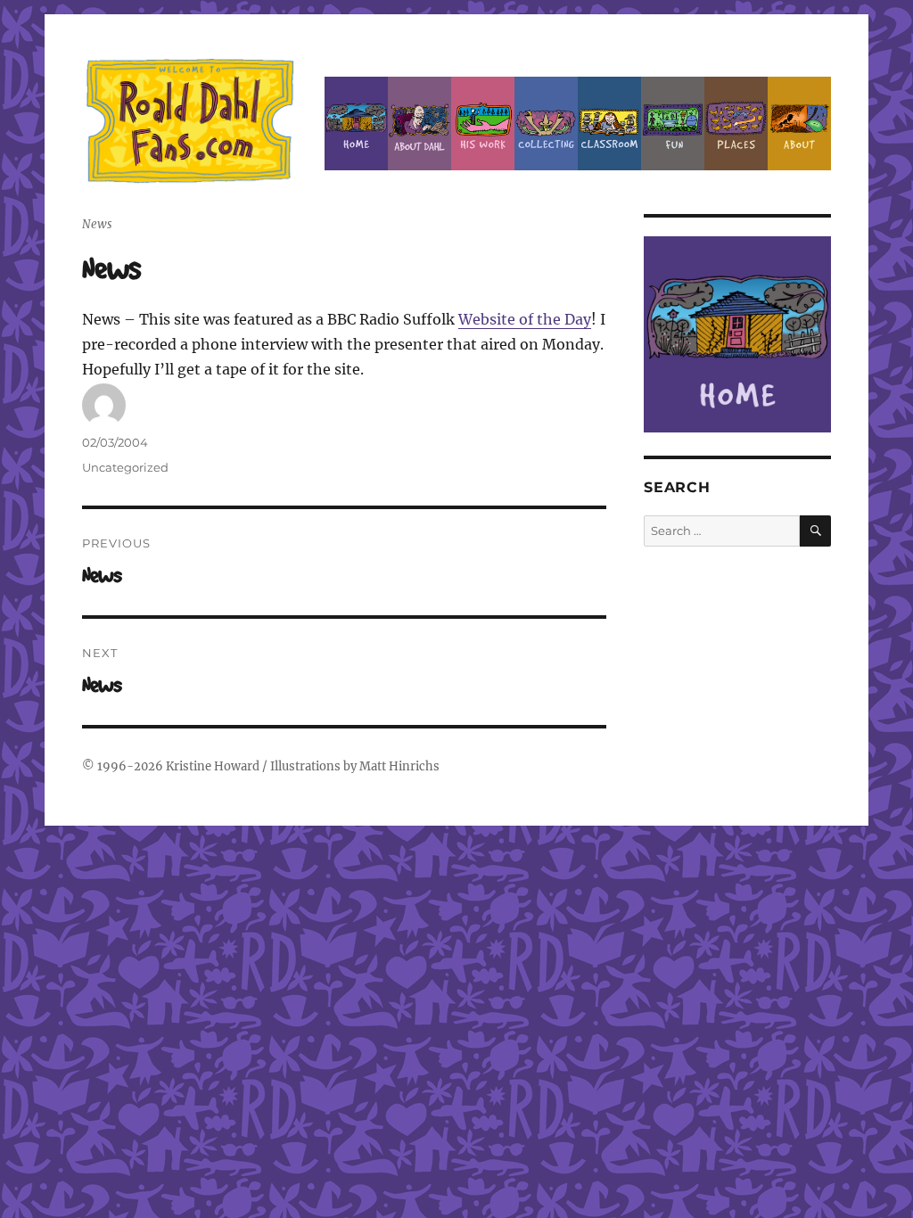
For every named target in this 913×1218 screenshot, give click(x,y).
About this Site (799, 123)
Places (736, 123)
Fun (672, 123)
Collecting (546, 123)
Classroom (609, 123)
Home (356, 123)
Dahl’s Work (482, 123)
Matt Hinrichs (399, 766)
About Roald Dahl (419, 123)
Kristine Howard (212, 766)
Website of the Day (524, 319)
